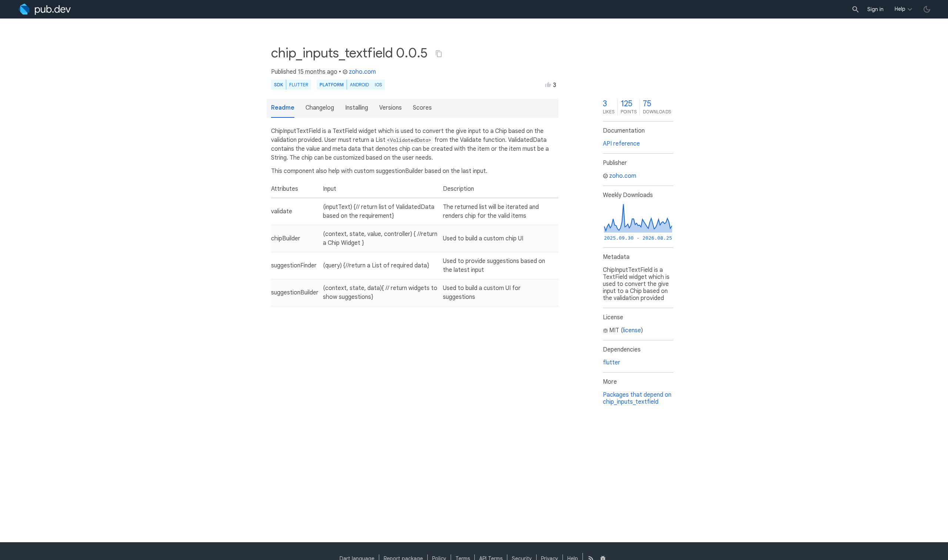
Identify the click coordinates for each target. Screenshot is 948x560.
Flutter (298, 84)
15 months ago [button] (317, 72)
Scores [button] (422, 107)
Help (900, 9)
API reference (621, 143)
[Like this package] (548, 84)
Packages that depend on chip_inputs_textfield (637, 398)
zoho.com (362, 72)
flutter (611, 362)
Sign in (875, 9)
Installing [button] (356, 107)
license (632, 330)
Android (359, 84)
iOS (378, 84)
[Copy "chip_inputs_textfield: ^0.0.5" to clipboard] (439, 53)
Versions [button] (390, 107)
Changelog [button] (320, 107)
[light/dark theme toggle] (926, 9)
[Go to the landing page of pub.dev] (45, 9)
